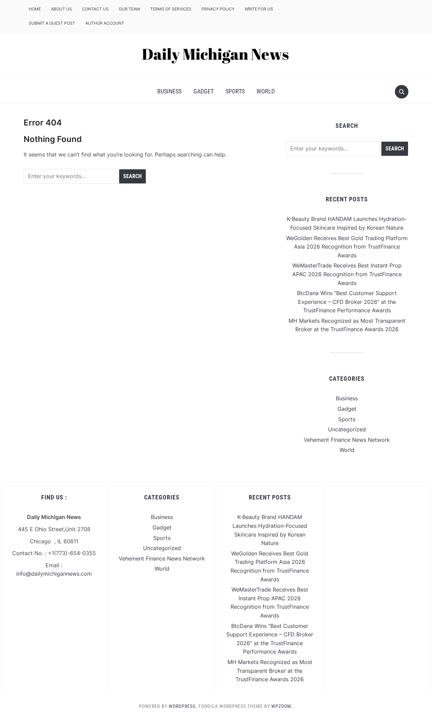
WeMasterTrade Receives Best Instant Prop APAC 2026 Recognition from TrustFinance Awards (347, 274)
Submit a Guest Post (52, 23)
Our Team (129, 8)
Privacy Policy (218, 8)
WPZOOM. (282, 706)
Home (35, 8)
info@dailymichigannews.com (54, 573)
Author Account (104, 23)
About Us (61, 8)
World (265, 91)
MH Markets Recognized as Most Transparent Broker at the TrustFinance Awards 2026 (269, 671)
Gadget (203, 91)
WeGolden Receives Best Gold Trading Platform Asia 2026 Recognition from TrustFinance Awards (347, 247)
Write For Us (259, 8)
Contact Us (95, 8)
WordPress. (183, 706)
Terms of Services (170, 8)
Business (169, 91)
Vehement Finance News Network (347, 439)
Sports (235, 91)
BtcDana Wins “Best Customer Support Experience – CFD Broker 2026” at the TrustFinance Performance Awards (347, 302)
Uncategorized (347, 429)
